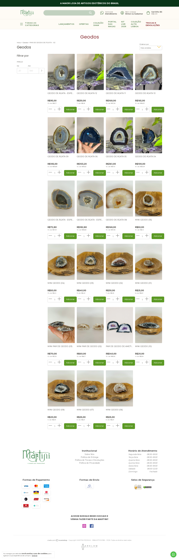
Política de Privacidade (89, 463)
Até (29, 66)
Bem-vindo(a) (130, 12)
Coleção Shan (98, 24)
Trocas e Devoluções (153, 24)
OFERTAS (84, 24)
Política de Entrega (89, 457)
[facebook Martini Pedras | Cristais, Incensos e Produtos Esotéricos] (91, 526)
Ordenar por (144, 44)
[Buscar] (90, 13)
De (18, 66)
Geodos (25, 42)
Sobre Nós (89, 454)
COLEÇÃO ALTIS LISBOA (136, 24)
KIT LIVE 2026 (123, 24)
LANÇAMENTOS (66, 24)
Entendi (34, 556)
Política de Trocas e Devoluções (89, 460)
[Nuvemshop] (57, 541)
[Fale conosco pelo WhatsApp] (173, 554)
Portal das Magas (112, 24)
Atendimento (111, 14)
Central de (109, 12)
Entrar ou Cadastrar (134, 14)
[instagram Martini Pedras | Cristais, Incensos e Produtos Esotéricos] (84, 526)
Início (19, 42)
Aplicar (42, 71)
